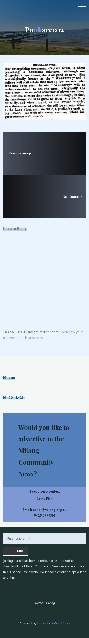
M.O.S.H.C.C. (14, 397)
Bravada (43, 623)
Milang (9, 377)
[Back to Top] (72, 621)
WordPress (62, 623)
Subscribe (15, 551)
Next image (71, 197)
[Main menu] (82, 8)
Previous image (20, 153)
